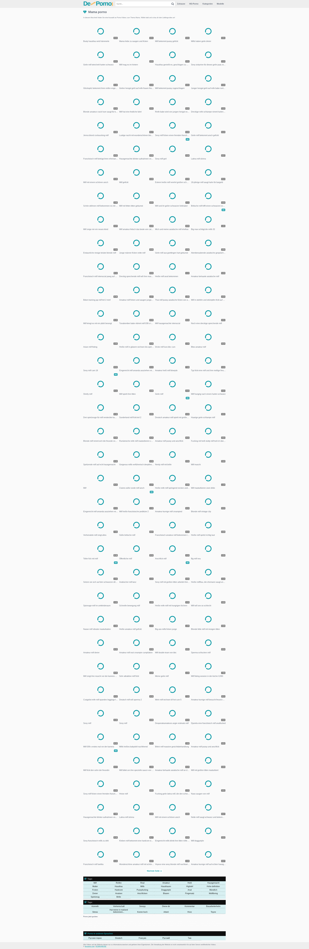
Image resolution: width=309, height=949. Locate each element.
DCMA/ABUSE (101, 946)
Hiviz (189, 912)
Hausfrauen (166, 886)
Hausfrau (119, 886)
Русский (166, 938)
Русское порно (95, 938)
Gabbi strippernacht (136, 922)
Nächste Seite (153, 871)
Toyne (213, 912)
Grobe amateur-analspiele (120, 922)
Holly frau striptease (192, 922)
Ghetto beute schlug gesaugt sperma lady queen (144, 923)
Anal (190, 890)
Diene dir (166, 906)
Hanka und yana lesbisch (169, 922)
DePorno (98, 3)
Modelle (220, 4)
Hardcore (119, 890)
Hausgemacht (213, 883)
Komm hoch (142, 912)
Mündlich (213, 890)
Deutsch (118, 938)
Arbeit (166, 912)
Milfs (142, 886)
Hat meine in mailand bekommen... (119, 911)
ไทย (189, 938)
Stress (95, 912)
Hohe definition (213, 886)
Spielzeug (95, 897)
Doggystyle (166, 890)
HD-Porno (193, 4)
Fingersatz (189, 893)
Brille (118, 897)
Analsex (118, 893)
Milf (95, 883)
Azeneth (95, 906)
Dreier (95, 893)
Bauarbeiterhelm (213, 906)
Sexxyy (142, 906)
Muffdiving (213, 893)
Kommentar (190, 906)
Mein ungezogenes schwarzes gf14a (112, 927)
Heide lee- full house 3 (151, 922)
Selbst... (181, 922)
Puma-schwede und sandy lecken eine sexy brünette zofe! (183, 925)
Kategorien (208, 4)
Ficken (95, 890)
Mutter (95, 886)
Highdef (189, 886)
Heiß (190, 883)
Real (142, 883)
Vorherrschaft (118, 906)
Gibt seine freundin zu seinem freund (97, 922)
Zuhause (181, 4)
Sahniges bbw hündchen (153, 925)
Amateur (166, 883)
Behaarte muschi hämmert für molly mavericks (128, 925)
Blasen (166, 893)
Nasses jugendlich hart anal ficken (99, 925)
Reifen (119, 883)
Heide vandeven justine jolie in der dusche (112, 923)
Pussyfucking (142, 890)
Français (142, 938)
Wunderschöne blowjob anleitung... (174, 923)
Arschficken (142, 893)
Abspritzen (93, 923)
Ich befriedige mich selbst (196, 923)
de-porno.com (90, 946)
